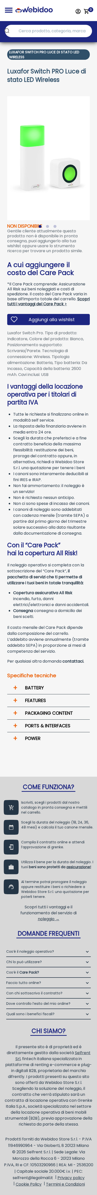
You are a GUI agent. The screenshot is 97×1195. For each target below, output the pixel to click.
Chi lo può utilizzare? (24, 961)
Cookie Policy (29, 1184)
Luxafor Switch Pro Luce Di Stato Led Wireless (44, 55)
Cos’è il (22, 972)
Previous (3, 155)
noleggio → (48, 919)
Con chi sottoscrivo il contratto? (34, 993)
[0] (87, 11)
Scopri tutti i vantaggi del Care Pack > (48, 301)
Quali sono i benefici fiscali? (30, 1013)
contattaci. (73, 661)
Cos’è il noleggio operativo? (30, 951)
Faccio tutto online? (23, 982)
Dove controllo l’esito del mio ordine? (38, 1003)
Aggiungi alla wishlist (52, 319)
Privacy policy (71, 1178)
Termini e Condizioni (65, 1184)
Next (93, 155)
